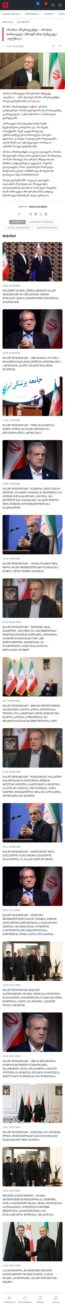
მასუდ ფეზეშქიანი (47, 228)
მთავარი (8, 22)
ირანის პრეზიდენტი (18, 228)
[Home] (5, 5)
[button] (13, 14)
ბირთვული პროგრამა (41, 222)
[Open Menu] (59, 5)
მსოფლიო (23, 22)
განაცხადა (33, 101)
